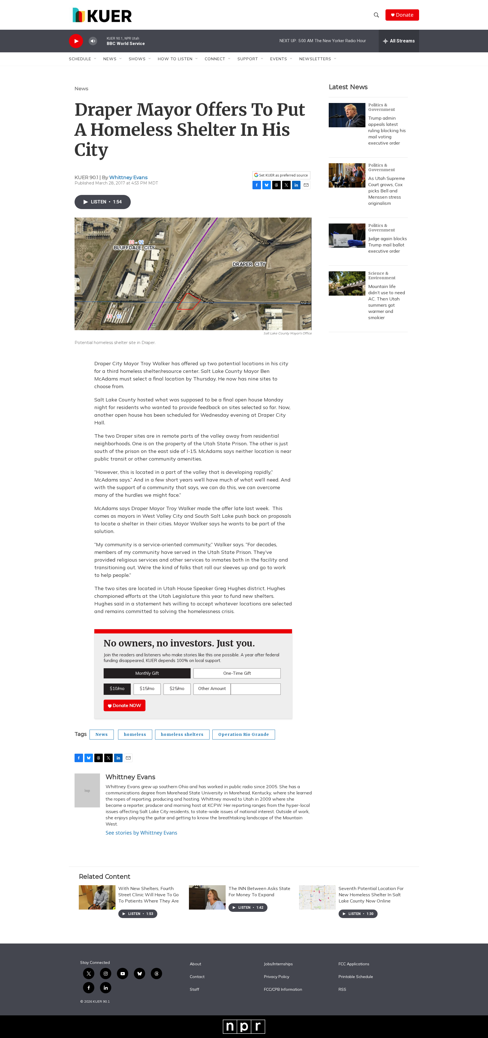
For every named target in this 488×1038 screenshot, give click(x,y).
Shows (137, 58)
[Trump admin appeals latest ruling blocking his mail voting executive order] (347, 115)
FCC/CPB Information (283, 989)
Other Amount (212, 688)
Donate (404, 15)
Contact (197, 977)
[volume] (93, 41)
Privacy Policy (276, 977)
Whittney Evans (128, 177)
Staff (194, 989)
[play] (75, 41)
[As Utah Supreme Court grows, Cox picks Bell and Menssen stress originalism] (347, 175)
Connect (215, 58)
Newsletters (315, 58)
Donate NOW (126, 705)
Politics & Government (381, 107)
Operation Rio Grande (243, 734)
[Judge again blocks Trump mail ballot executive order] (347, 235)
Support (248, 58)
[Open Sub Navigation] (95, 59)
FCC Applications (354, 964)
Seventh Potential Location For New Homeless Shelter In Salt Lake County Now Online (371, 895)
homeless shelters (182, 734)
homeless (135, 734)
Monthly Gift (147, 673)
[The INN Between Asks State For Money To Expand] (207, 897)
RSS (342, 989)
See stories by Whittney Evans (141, 832)
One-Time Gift (237, 673)
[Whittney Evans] (87, 790)
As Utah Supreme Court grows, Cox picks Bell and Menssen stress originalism (386, 190)
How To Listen (175, 58)
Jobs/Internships (278, 964)
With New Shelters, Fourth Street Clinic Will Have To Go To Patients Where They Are (148, 895)
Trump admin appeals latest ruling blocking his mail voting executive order (387, 130)
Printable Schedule (356, 977)
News (81, 88)
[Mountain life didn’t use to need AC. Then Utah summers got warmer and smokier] (347, 283)
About (195, 964)
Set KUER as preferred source (283, 175)
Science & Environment (382, 275)
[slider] (102, 41)
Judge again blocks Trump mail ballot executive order (387, 245)
